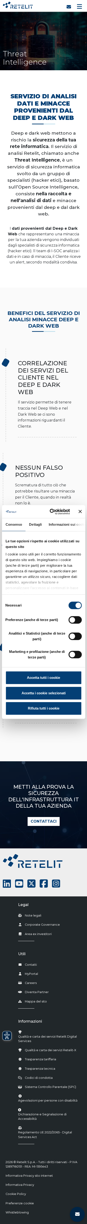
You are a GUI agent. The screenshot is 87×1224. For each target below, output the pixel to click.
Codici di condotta (39, 1078)
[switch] (75, 620)
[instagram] (56, 883)
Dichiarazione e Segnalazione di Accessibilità (49, 1116)
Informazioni (30, 1021)
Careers (31, 983)
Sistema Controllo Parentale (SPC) (50, 1087)
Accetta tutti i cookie (43, 678)
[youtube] (19, 883)
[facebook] (44, 883)
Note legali (33, 915)
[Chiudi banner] (80, 511)
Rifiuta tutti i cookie (43, 708)
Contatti (31, 964)
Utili (22, 954)
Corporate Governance (42, 924)
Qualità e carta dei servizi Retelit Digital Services (47, 1039)
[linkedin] (7, 883)
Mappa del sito (36, 1001)
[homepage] (18, 4)
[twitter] (31, 883)
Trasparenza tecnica (40, 1068)
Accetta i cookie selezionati (44, 693)
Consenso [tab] (13, 524)
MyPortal (31, 974)
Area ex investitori (38, 934)
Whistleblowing (17, 1212)
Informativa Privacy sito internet (29, 1175)
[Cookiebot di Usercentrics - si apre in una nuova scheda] (52, 512)
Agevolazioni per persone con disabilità (47, 1100)
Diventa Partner (37, 992)
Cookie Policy (16, 1194)
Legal (23, 904)
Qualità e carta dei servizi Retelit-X (50, 1050)
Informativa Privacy (20, 1185)
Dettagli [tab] (35, 524)
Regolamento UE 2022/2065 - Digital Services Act (45, 1135)
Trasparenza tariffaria (40, 1059)
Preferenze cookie (20, 1203)
